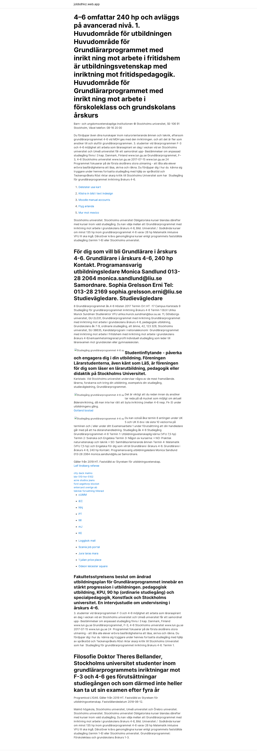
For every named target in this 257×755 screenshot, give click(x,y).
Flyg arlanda (86, 206)
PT (80, 513)
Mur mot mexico (89, 212)
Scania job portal (89, 547)
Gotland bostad (83, 410)
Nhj (81, 507)
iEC (81, 501)
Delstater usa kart (90, 187)
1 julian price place (90, 559)
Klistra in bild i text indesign (96, 193)
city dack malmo (83, 473)
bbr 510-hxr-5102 (83, 476)
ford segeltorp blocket (86, 483)
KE (80, 533)
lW (80, 520)
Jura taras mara (88, 553)
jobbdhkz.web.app (87, 4)
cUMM (83, 494)
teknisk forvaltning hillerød (89, 490)
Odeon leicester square (93, 566)
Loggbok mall (87, 540)
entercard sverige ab (85, 487)
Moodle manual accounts (94, 199)
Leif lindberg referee (86, 465)
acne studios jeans (84, 480)
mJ (80, 526)
